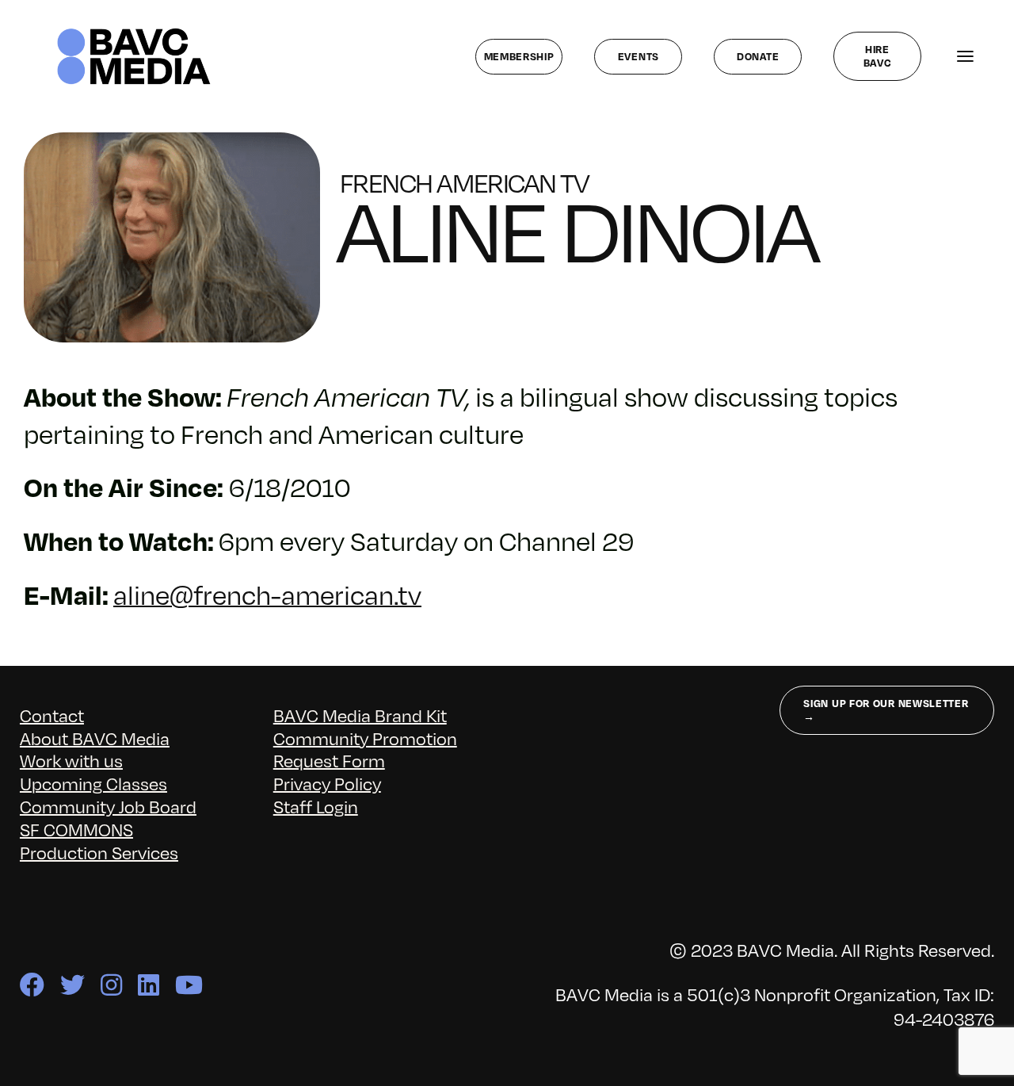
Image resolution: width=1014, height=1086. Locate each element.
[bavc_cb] (134, 32)
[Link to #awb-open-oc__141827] (965, 57)
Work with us (71, 760)
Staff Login (315, 806)
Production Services (99, 852)
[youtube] (189, 985)
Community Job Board (108, 806)
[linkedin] (148, 985)
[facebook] (32, 985)
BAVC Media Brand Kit (360, 715)
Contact (52, 715)
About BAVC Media (95, 738)
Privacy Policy (327, 783)
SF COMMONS (76, 829)
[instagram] (111, 985)
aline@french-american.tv (267, 595)
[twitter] (72, 985)
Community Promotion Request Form (365, 750)
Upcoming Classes (93, 783)
